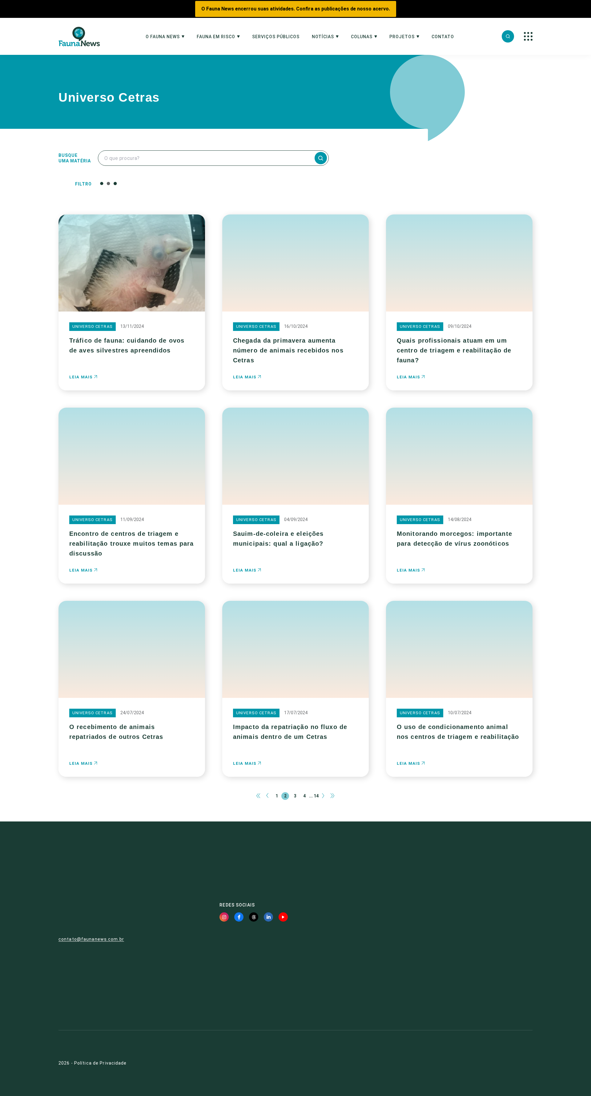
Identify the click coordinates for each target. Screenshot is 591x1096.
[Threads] (253, 917)
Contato (443, 37)
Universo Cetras (92, 326)
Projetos (402, 37)
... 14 (314, 795)
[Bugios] (142, 180)
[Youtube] (283, 917)
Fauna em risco (216, 37)
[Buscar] (508, 36)
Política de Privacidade (100, 1063)
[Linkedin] (268, 917)
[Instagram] (224, 917)
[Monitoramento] (142, 186)
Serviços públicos (276, 37)
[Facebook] (238, 917)
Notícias (323, 37)
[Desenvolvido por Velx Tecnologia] (497, 1063)
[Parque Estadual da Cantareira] (142, 192)
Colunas (361, 37)
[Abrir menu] (528, 36)
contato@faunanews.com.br (91, 939)
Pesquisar (274, 183)
